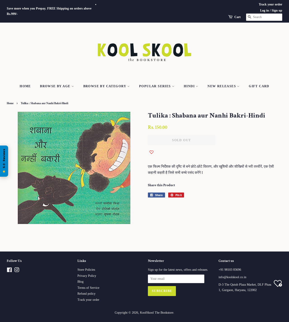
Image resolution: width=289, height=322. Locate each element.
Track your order (270, 4)
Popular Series (155, 86)
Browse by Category (105, 86)
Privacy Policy (86, 275)
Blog (80, 281)
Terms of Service (88, 287)
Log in (264, 10)
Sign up (277, 10)
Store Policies (86, 269)
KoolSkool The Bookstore (156, 312)
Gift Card (259, 86)
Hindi (190, 86)
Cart (237, 17)
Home (25, 86)
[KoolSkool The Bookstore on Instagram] (16, 271)
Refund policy (86, 293)
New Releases (222, 86)
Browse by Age (56, 86)
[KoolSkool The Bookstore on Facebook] (9, 271)
